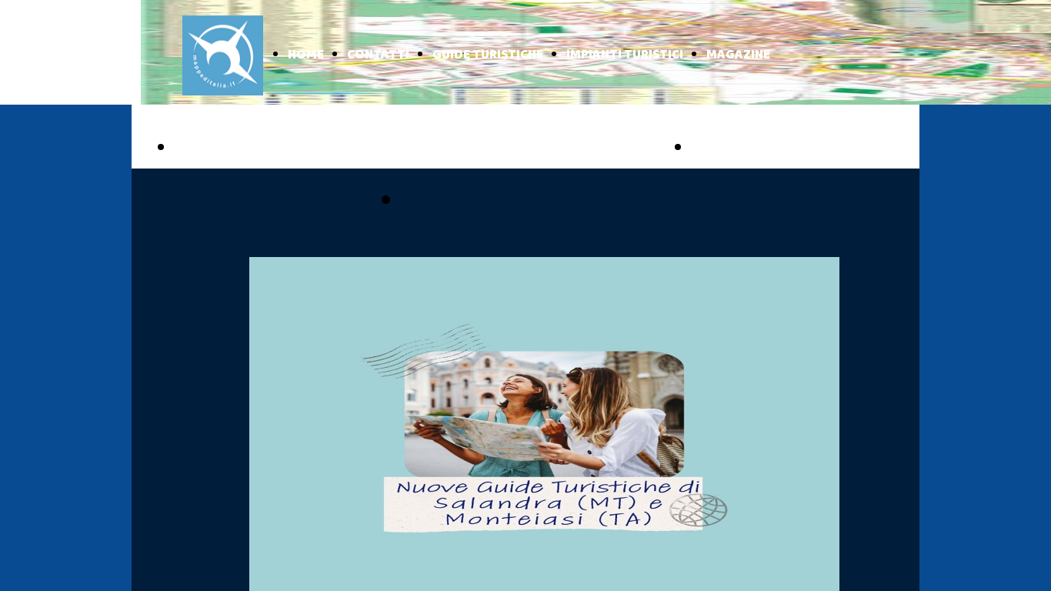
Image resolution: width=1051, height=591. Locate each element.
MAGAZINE (738, 55)
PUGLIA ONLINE (242, 148)
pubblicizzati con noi (515, 202)
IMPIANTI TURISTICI (624, 55)
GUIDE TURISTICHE (487, 55)
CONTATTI (378, 55)
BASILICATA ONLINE (776, 148)
